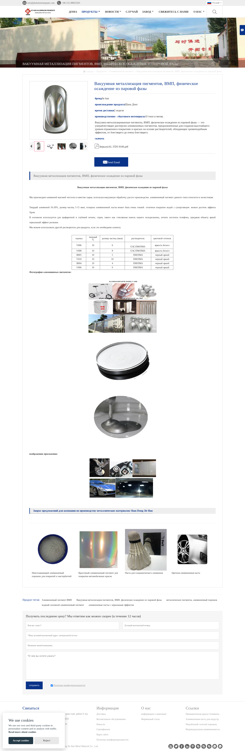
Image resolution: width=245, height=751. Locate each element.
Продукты (90, 11)
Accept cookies (21, 740)
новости (112, 11)
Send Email (111, 161)
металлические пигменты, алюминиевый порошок (191, 600)
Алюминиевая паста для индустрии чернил (204, 719)
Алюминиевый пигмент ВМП (57, 600)
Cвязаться (30, 708)
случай (132, 11)
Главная (88, 71)
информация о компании (153, 714)
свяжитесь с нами (173, 11)
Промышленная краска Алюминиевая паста (204, 714)
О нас (198, 11)
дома (73, 11)
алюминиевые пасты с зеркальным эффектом (111, 605)
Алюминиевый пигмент (121, 71)
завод (146, 11)
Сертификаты (103, 729)
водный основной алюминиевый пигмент (63, 605)
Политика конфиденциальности (112, 739)
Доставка (101, 714)
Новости (100, 724)
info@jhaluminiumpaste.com (41, 3)
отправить (34, 685)
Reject (46, 740)
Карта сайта (102, 734)
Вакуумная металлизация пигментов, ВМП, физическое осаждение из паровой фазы (119, 600)
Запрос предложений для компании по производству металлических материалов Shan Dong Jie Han (93, 510)
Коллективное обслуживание (111, 719)
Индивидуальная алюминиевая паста (204, 729)
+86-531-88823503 (71, 3)
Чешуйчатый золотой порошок (201, 724)
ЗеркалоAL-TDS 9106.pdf (111, 145)
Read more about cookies (22, 732)
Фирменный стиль (150, 719)
